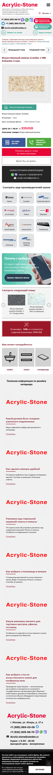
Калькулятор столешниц (43, 27)
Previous (3, 305)
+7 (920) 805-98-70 (10, 19)
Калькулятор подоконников (44, 21)
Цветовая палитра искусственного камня (26, 39)
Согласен (39, 769)
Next (49, 305)
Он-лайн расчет (15, 142)
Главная (5, 39)
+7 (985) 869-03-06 (15, 23)
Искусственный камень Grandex (15, 41)
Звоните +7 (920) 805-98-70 (30, 175)
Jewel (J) (32, 41)
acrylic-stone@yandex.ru (15, 28)
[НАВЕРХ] (49, 763)
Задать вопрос (45, 32)
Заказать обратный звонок (40, 142)
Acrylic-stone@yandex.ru (24, 736)
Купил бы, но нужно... (26, 161)
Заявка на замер (14, 32)
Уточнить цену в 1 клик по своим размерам (26, 152)
